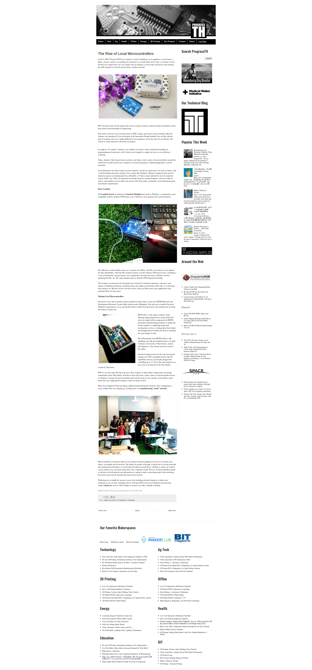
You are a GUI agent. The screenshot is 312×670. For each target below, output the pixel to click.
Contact (182, 41)
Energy (143, 41)
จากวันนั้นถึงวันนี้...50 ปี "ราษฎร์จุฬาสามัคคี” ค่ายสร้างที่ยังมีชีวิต (202, 209)
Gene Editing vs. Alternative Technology (174, 562)
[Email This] (104, 497)
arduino (106, 500)
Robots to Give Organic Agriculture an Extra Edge (119, 571)
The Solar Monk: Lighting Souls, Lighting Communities (121, 630)
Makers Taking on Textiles (200, 191)
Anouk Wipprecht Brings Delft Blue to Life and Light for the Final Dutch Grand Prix (197, 320)
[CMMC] (156, 542)
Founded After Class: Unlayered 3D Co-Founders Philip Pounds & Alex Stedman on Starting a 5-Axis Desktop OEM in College (198, 357)
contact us (108, 485)
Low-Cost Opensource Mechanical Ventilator (117, 586)
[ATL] (195, 134)
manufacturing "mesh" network (153, 388)
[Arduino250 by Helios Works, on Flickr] (196, 376)
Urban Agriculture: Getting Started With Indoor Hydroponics (181, 557)
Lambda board (107, 194)
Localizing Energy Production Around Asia (117, 616)
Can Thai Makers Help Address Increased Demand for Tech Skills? (125, 648)
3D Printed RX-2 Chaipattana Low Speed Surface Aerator (180, 568)
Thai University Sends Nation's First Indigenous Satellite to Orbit (124, 557)
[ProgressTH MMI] (196, 95)
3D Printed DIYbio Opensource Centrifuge (117, 595)
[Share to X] (109, 497)
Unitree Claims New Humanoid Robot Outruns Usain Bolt (197, 288)
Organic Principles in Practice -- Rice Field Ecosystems (201, 228)
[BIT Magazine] (182, 542)
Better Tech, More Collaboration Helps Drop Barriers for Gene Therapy (185, 626)
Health (124, 41)
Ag (116, 41)
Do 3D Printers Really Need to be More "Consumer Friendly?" (124, 562)
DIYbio (133, 41)
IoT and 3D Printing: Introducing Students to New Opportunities (124, 559)
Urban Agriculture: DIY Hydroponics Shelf (175, 559)
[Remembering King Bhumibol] (197, 82)
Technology (131, 500)
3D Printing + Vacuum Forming (171, 664)
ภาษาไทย (202, 42)
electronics (112, 500)
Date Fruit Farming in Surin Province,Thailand (176, 571)
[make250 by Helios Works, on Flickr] (186, 307)
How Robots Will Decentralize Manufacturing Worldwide (122, 568)
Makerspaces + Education (111, 651)
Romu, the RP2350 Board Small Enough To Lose (198, 326)
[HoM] (104, 542)
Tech (109, 41)
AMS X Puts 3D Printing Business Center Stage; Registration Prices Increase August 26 (196, 349)
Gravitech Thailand (133, 194)
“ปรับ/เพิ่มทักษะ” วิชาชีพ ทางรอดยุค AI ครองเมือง (203, 171)
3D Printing (155, 41)
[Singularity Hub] (196, 281)
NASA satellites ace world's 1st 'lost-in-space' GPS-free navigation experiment (197, 390)
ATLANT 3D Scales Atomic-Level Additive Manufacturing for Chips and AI (197, 342)
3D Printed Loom (166, 655)
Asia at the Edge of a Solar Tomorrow (115, 621)
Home (100, 41)
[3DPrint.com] (189, 334)
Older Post (172, 510)
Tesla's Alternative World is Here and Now (117, 627)
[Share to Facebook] (111, 497)
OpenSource (123, 500)
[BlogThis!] (107, 497)
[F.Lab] (132, 542)
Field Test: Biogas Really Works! (113, 624)
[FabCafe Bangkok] (117, 542)
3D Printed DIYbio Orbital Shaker (114, 601)
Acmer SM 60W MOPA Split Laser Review (196, 314)
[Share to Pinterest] (114, 497)
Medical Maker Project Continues (171, 629)
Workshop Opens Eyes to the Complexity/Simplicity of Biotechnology (126, 654)
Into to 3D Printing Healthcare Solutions (116, 589)
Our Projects (169, 41)
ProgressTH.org (109, 491)
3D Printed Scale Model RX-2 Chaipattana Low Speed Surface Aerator (126, 598)
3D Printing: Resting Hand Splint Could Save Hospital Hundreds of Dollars (183, 633)
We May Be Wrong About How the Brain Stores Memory (196, 293)
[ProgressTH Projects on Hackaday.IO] (197, 254)
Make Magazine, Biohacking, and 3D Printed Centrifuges (180, 601)
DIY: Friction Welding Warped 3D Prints (174, 658)
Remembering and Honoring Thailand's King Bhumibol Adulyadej (203, 152)
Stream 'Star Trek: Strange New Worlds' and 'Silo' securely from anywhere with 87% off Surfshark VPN (198, 396)
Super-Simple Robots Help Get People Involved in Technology (124, 661)
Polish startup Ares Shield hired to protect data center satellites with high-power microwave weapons (197, 384)
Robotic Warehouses (109, 565)
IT (117, 500)
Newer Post (103, 510)
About (192, 41)
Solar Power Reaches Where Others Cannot (117, 618)
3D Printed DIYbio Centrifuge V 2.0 (172, 598)
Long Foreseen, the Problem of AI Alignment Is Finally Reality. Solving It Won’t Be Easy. (197, 299)
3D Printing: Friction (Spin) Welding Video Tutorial (120, 592)
